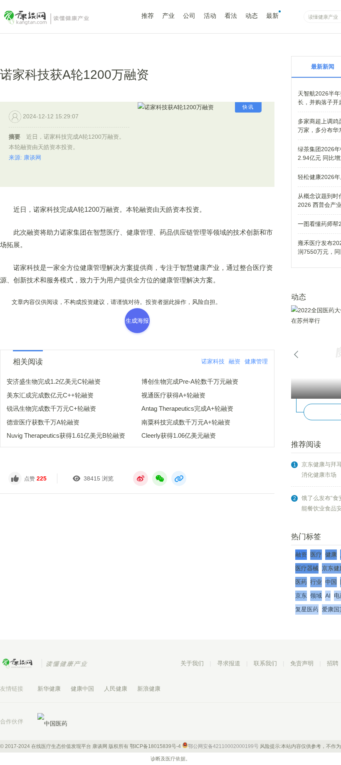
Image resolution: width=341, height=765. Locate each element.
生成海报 (137, 320)
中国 (331, 582)
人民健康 (115, 688)
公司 (189, 15)
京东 (301, 595)
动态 (251, 15)
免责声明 (302, 663)
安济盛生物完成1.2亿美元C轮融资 (54, 381)
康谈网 (58, 17)
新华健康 (49, 688)
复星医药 (307, 609)
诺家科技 (213, 361)
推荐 (147, 15)
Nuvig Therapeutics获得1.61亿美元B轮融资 (66, 435)
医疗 (316, 554)
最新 (272, 15)
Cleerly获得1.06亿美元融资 (178, 435)
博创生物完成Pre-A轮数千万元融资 (189, 381)
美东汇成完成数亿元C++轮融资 (50, 395)
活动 (210, 15)
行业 (316, 582)
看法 (231, 15)
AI (328, 595)
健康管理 (256, 361)
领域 (316, 595)
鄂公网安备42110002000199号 (223, 746)
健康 (331, 554)
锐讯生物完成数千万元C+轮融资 (51, 408)
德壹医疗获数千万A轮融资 (43, 422)
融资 (234, 361)
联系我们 (265, 663)
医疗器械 (307, 568)
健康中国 (82, 688)
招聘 (333, 663)
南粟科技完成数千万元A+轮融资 (185, 422)
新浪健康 (149, 688)
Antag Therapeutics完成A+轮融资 (187, 408)
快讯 (248, 107)
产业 (168, 15)
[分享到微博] (140, 478)
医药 (301, 582)
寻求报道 (228, 663)
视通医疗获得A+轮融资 (173, 395)
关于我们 (192, 663)
